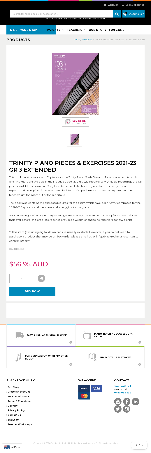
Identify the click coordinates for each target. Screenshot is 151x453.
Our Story (13, 387)
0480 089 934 (122, 392)
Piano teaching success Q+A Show (113, 335)
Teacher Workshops (20, 424)
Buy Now (32, 291)
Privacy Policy (16, 410)
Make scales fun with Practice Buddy (46, 357)
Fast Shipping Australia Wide (47, 335)
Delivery (12, 405)
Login (128, 5)
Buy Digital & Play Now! (115, 357)
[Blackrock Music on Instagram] (126, 409)
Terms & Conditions (19, 401)
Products (18, 40)
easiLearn (13, 419)
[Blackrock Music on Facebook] (126, 401)
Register (138, 5)
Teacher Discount (18, 396)
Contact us (14, 415)
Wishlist (113, 5)
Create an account (19, 391)
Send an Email (122, 386)
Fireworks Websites (108, 443)
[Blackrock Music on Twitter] (135, 401)
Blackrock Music (59, 443)
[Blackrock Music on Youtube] (118, 401)
